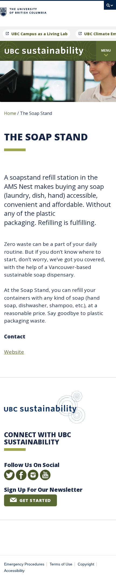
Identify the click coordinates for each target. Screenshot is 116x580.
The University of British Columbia (72, 11)
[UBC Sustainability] (44, 50)
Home (10, 113)
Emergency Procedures (24, 564)
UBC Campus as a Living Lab (39, 33)
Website (14, 351)
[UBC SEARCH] (110, 7)
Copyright (86, 564)
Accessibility (14, 571)
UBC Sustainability (44, 408)
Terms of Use (61, 564)
